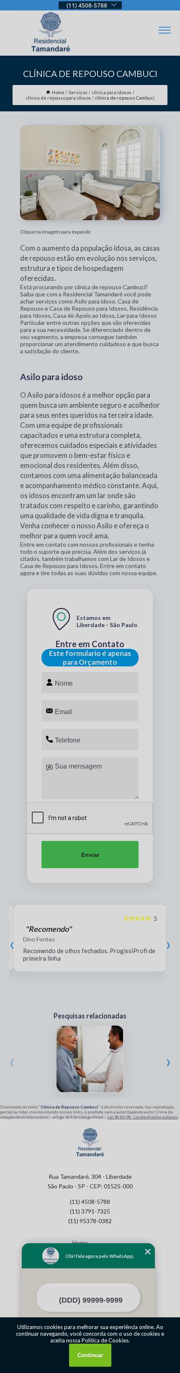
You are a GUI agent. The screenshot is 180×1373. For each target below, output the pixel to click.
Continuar (90, 1355)
